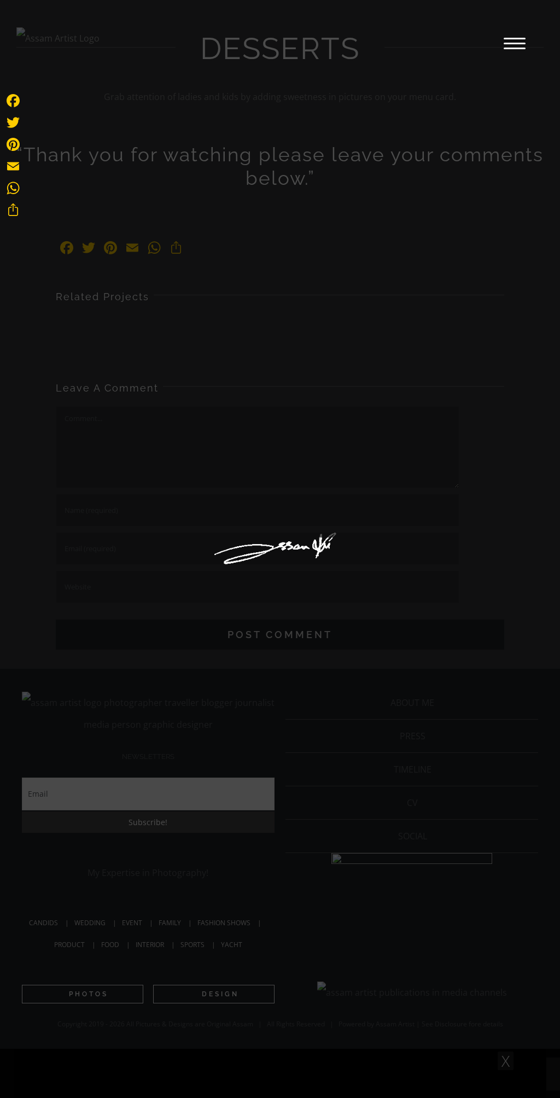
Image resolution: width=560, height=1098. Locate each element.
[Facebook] (13, 101)
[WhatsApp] (13, 188)
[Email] (13, 166)
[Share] (13, 210)
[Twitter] (13, 122)
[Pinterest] (13, 144)
